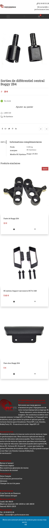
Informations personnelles (11, 479)
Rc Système (8, 116)
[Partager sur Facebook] (2, 128)
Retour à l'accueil (7, 463)
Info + (3, 142)
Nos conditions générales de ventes (14, 468)
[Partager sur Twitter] (9, 128)
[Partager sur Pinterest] (12, 128)
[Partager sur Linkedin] (16, 128)
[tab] (3, 142)
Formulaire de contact (9, 470)
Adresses (3, 481)
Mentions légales (7, 465)
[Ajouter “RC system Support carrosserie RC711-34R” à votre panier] (14, 301)
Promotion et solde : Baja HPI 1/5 (26, 424)
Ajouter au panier (24, 107)
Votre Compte (5, 476)
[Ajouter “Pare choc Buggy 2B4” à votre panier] (14, 373)
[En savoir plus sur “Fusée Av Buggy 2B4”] (14, 229)
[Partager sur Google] (5, 128)
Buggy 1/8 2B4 (32, 154)
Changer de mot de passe (10, 483)
